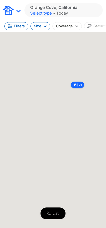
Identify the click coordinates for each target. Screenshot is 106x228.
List (55, 213)
